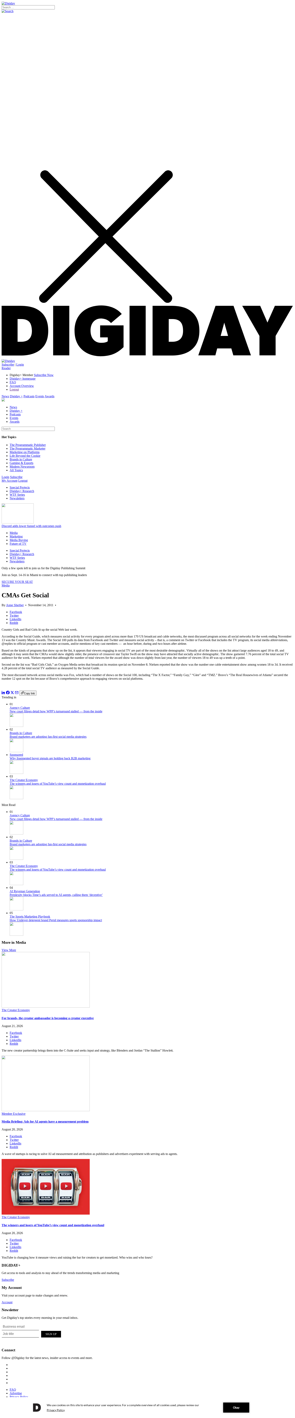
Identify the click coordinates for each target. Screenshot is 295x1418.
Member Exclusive (13, 1113)
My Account (9, 480)
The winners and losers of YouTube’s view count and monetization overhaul (58, 783)
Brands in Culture (21, 459)
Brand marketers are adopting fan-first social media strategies (48, 736)
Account (7, 1302)
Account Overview (22, 386)
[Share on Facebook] (8, 693)
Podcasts (29, 396)
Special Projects (20, 487)
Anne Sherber (15, 605)
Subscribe (8, 364)
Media (14, 533)
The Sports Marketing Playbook (30, 916)
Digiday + (16, 396)
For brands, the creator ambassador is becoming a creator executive (48, 1018)
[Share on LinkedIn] (3, 693)
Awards (49, 396)
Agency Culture (20, 707)
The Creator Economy (24, 780)
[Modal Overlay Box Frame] (32, 1333)
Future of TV (18, 543)
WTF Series (17, 494)
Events (39, 396)
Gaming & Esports (21, 463)
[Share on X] (12, 693)
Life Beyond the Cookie (25, 455)
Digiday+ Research (22, 491)
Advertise (16, 1393)
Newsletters (17, 498)
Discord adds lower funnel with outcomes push (31, 526)
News (5, 396)
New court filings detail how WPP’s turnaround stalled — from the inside (56, 711)
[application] (147, 1407)
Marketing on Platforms (25, 452)
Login (20, 364)
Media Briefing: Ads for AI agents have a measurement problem (45, 1121)
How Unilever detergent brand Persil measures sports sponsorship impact (56, 920)
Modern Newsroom (22, 466)
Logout (14, 389)
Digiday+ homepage (23, 378)
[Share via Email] (16, 693)
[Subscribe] (8, 361)
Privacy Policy (19, 1397)
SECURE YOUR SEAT (17, 582)
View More (9, 950)
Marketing (16, 536)
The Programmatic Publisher (28, 445)
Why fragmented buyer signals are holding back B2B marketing (50, 758)
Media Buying (19, 540)
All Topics (16, 470)
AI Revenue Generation (25, 891)
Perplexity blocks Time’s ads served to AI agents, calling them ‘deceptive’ (56, 895)
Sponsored (16, 754)
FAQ (13, 382)
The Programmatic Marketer (27, 448)
